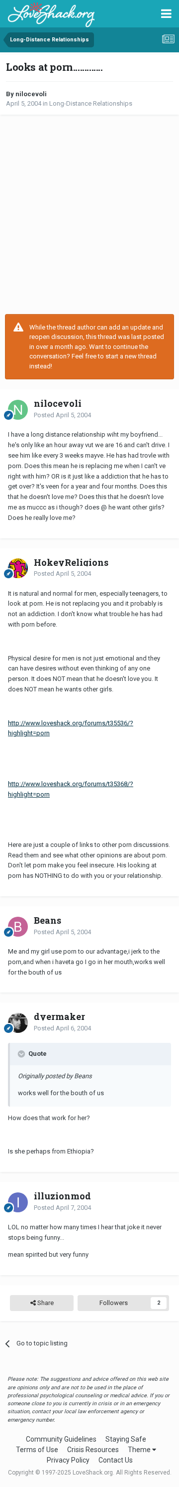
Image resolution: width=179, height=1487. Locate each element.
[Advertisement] (89, 214)
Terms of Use (37, 1450)
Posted (62, 415)
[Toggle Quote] (22, 1054)
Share (45, 1303)
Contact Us (115, 1460)
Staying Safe (125, 1439)
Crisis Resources (93, 1450)
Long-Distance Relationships (90, 103)
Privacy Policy (68, 1460)
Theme (140, 1450)
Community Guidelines (61, 1439)
